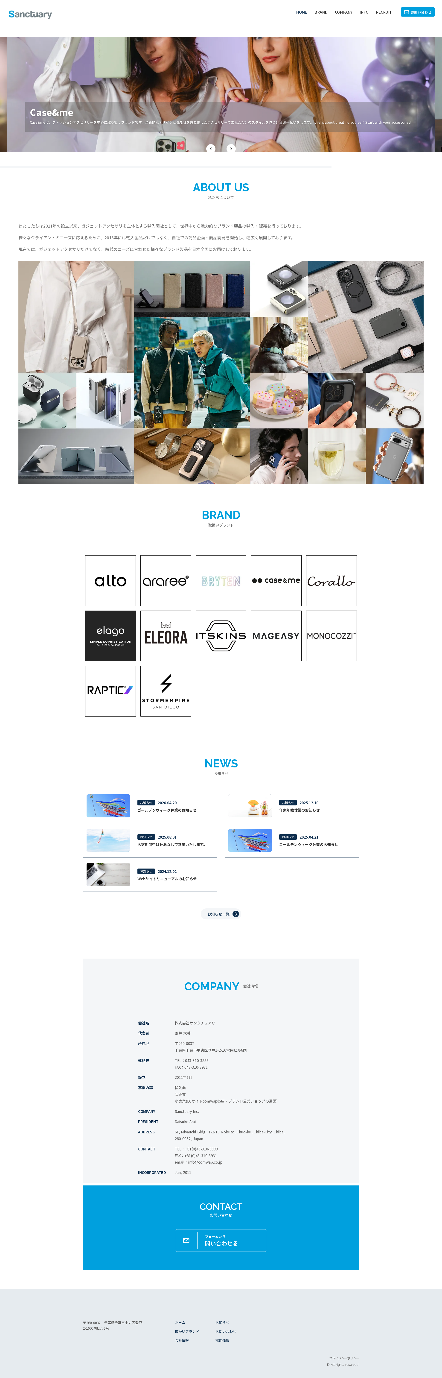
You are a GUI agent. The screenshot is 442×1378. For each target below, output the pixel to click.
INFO (364, 12)
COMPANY (343, 12)
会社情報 (182, 1340)
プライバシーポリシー (344, 1358)
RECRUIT (384, 12)
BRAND (321, 12)
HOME (301, 12)
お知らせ (222, 1322)
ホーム (180, 1322)
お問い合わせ (225, 1331)
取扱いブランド (187, 1331)
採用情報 (222, 1340)
